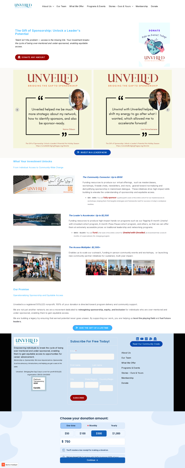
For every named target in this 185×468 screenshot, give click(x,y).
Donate (154, 6)
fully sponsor (110, 197)
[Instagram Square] (146, 339)
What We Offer (76, 6)
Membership (142, 6)
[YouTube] (141, 339)
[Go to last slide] (17, 110)
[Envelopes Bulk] (150, 339)
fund (95, 232)
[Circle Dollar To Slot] (155, 339)
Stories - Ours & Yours (120, 6)
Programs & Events (96, 6)
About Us (46, 6)
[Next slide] (168, 110)
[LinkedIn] (137, 339)
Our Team (61, 6)
